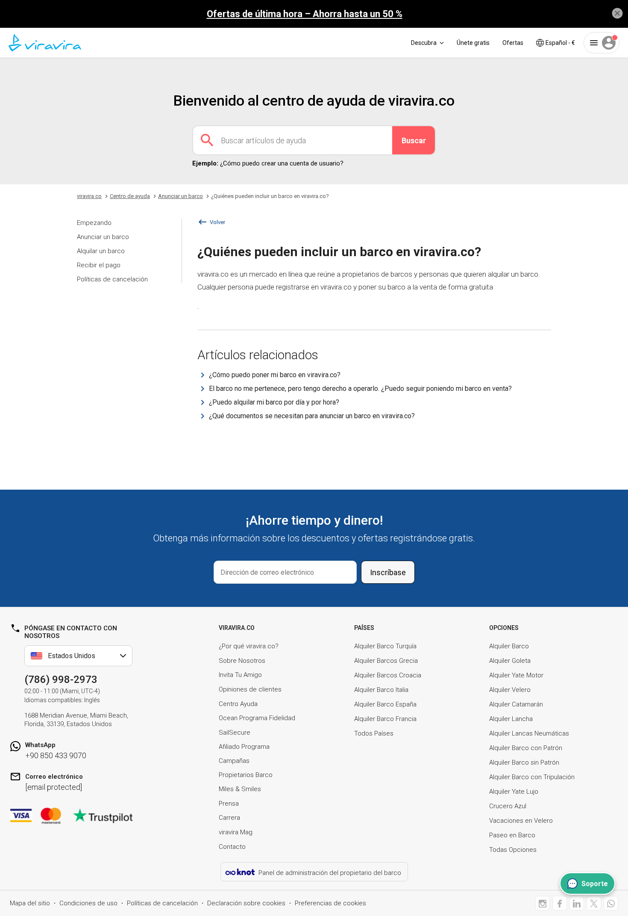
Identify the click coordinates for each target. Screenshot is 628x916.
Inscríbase (388, 572)
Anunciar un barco (103, 237)
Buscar (414, 140)
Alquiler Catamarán (516, 704)
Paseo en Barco (512, 835)
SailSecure (234, 732)
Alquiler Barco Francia (385, 719)
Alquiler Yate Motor (516, 675)
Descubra (424, 42)
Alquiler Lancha (511, 719)
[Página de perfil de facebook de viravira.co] (559, 903)
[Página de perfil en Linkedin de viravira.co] (576, 903)
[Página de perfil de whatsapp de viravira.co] (611, 903)
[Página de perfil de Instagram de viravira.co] (542, 903)
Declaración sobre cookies (246, 903)
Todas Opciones (513, 850)
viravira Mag (235, 832)
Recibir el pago (98, 265)
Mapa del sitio (30, 903)
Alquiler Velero (510, 690)
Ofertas (512, 42)
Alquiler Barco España (385, 704)
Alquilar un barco (101, 251)
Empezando (94, 223)
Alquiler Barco (509, 646)
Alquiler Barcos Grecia (386, 661)
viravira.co (89, 196)
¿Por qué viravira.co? (249, 646)
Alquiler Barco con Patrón (525, 748)
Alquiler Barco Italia (381, 690)
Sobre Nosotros (242, 661)
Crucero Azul (507, 806)
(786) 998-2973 (60, 680)
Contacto (232, 847)
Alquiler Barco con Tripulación (532, 777)
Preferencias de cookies (330, 903)
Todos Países (373, 733)
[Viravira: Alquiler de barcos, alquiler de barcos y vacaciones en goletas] (45, 42)
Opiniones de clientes (250, 689)
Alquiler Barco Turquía (385, 646)
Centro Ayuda (238, 704)
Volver (217, 222)
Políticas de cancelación (112, 279)
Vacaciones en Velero (521, 820)
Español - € (560, 42)
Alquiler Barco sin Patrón (524, 762)
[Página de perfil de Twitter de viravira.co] (594, 903)
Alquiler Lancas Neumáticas (529, 733)
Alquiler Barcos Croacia (387, 675)
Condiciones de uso (88, 903)
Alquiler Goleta (510, 661)
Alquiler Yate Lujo (513, 791)
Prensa (229, 803)
